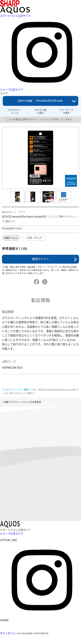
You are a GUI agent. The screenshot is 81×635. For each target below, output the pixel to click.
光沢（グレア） (35, 238)
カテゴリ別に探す (40, 111)
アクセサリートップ (15, 111)
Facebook (37, 282)
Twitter (45, 282)
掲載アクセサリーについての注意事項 (22, 402)
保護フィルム (11, 238)
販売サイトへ (40, 259)
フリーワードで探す (66, 111)
